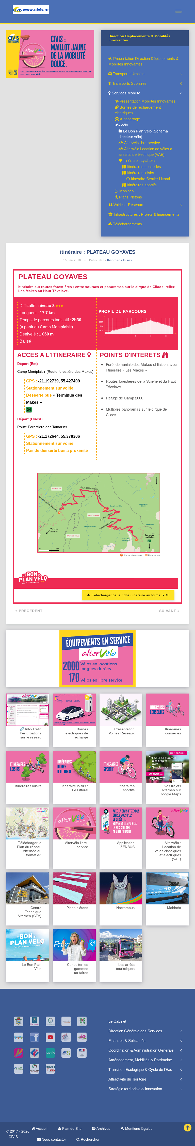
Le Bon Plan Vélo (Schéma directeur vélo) (143, 134)
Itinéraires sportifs (141, 185)
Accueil (41, 1128)
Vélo (124, 125)
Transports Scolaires (129, 83)
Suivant (168, 611)
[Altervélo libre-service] (50, 53)
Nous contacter (53, 1139)
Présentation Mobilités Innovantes (147, 101)
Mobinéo (126, 191)
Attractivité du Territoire (127, 1079)
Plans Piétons (130, 197)
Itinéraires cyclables (139, 160)
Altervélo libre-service (141, 143)
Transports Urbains (128, 74)
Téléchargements (127, 224)
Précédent (30, 611)
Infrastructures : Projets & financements (146, 214)
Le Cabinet (117, 1021)
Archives (103, 1128)
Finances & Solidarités (126, 1040)
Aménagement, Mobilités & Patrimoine (140, 1060)
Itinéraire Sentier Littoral (150, 179)
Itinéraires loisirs (140, 173)
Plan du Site (71, 1128)
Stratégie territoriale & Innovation (135, 1089)
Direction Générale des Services (135, 1031)
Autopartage (129, 119)
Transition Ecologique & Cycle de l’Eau (140, 1069)
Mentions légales (138, 1128)
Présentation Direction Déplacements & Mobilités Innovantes (143, 61)
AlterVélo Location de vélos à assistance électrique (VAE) (145, 152)
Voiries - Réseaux (127, 205)
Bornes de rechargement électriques (138, 110)
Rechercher (90, 1139)
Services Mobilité (125, 93)
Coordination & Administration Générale (140, 1050)
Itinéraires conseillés (143, 166)
